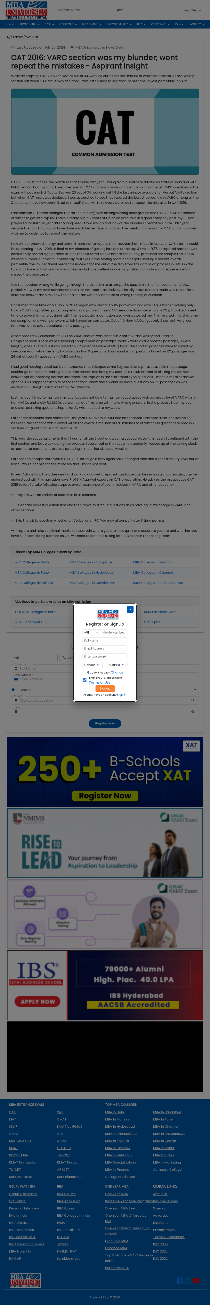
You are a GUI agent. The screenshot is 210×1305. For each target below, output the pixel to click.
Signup (105, 688)
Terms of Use (100, 682)
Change (117, 672)
